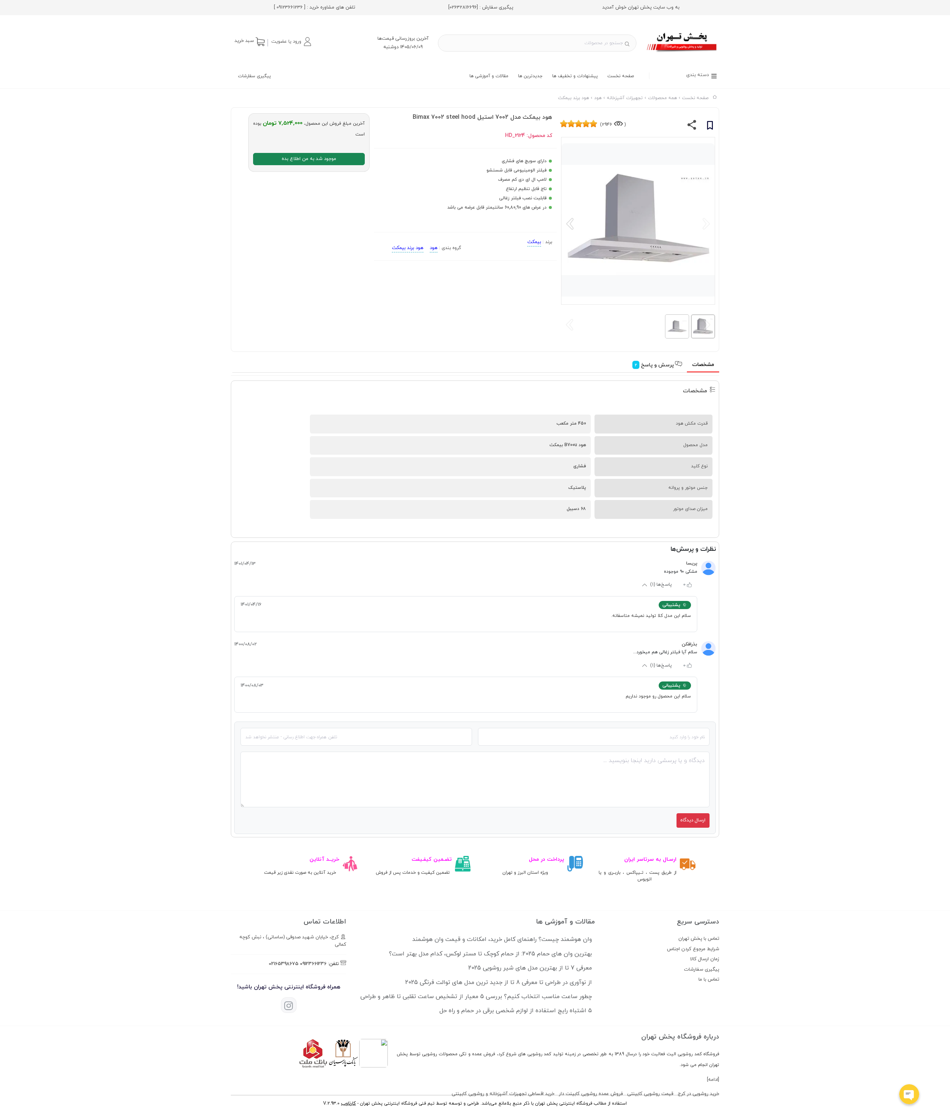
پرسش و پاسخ (655, 365)
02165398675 (283, 964)
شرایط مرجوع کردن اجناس (693, 949)
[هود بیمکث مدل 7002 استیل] (682, 53)
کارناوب (348, 1103)
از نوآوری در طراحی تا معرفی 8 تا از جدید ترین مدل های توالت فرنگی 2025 (498, 982)
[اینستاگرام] (289, 1005)
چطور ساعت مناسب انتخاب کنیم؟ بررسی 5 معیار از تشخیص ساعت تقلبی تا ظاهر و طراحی (476, 997)
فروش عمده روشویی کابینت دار (591, 1094)
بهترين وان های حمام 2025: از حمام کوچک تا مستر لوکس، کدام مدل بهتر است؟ (490, 954)
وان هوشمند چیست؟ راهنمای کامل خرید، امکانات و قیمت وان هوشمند (502, 939)
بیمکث (534, 242)
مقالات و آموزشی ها (488, 76)
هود (434, 248)
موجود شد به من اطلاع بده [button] (309, 159)
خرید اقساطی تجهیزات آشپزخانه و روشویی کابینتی (503, 1094)
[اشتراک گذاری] (692, 126)
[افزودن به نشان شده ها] (710, 126)
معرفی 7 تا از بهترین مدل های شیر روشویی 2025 (530, 968)
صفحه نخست (620, 76)
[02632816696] (463, 7)
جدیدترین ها (530, 76)
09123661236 (313, 964)
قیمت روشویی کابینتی (650, 1094)
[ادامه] (713, 1079)
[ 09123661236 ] (289, 7)
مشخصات (703, 364)
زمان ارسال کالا (704, 959)
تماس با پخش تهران (698, 938)
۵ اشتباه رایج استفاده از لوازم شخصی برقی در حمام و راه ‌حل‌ (515, 1011)
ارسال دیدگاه (692, 820)
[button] (291, 42)
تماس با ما (708, 979)
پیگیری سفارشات (254, 76)
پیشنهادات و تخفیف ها (575, 76)
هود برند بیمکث (407, 248)
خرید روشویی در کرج (698, 1094)
